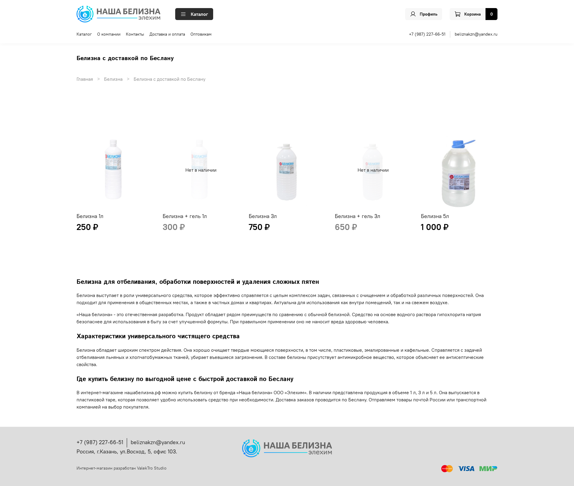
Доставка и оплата (167, 34)
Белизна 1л (90, 216)
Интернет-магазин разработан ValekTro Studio (122, 468)
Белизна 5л (435, 216)
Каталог (199, 14)
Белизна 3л (263, 216)
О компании (108, 34)
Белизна (113, 79)
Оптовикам (201, 34)
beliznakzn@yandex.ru (476, 34)
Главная (85, 79)
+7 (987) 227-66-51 (427, 34)
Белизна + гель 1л (185, 216)
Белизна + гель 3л (357, 216)
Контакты (135, 34)
